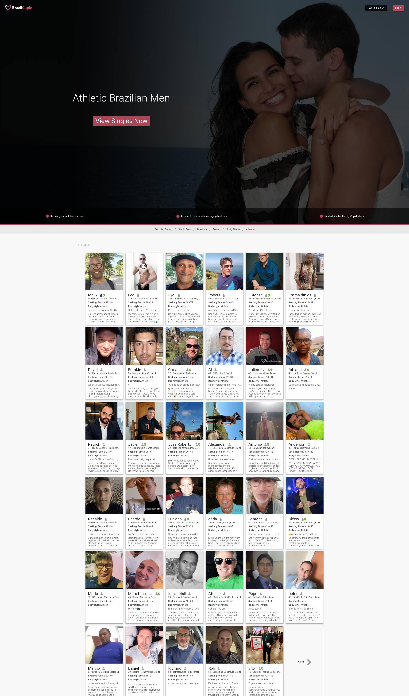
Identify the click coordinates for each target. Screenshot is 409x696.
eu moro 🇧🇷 (134, 608)
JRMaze (255, 295)
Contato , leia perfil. (217, 608)
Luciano (175, 519)
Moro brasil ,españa (140, 593)
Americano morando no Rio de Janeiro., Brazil (224, 310)
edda (212, 519)
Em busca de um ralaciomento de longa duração (264, 459)
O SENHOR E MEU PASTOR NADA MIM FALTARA (305, 459)
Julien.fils (256, 370)
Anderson (297, 444)
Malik (92, 295)
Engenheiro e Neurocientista (262, 683)
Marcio (94, 668)
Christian (176, 370)
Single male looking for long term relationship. (224, 384)
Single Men (184, 229)
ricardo (134, 519)
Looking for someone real (141, 534)
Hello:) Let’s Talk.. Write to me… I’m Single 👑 (144, 310)
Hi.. (209, 534)
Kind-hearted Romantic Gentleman (224, 683)
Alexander (217, 444)
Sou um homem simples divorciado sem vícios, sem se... (264, 534)
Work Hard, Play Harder (260, 310)
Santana (255, 519)
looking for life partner (300, 310)
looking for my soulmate (301, 608)
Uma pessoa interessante (221, 459)
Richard (174, 668)
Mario (93, 593)
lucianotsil (177, 593)
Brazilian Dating (163, 229)
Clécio (294, 519)
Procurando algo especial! (141, 459)
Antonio (255, 444)
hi (129, 384)
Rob (211, 668)
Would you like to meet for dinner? (104, 384)
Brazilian (202, 229)
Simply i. (293, 388)
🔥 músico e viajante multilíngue (184, 384)
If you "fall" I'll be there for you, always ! (104, 459)
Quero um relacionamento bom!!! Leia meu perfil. (184, 534)
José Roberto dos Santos (180, 444)
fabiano (295, 370)
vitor (252, 668)
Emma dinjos (300, 295)
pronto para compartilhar (261, 384)
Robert (214, 295)
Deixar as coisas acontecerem (103, 534)
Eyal (171, 295)
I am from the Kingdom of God (183, 608)
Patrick (94, 444)
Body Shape (233, 229)
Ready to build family (178, 310)
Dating (216, 229)
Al (210, 370)
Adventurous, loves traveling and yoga (184, 683)
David (93, 370)
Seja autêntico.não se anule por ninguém (305, 384)
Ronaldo (95, 519)
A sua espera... (255, 608)
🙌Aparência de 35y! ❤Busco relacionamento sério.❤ (305, 534)
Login (398, 7)
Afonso (214, 593)
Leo (131, 295)
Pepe (252, 593)
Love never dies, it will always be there (104, 683)
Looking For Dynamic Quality (102, 310)
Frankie (134, 370)
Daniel (133, 668)
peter (293, 593)
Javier (133, 444)
